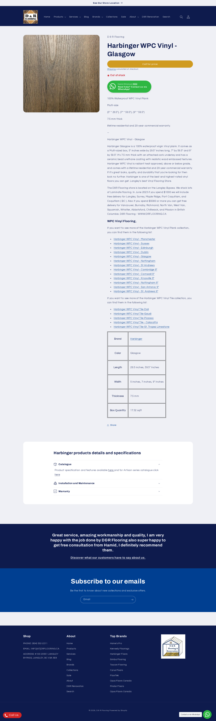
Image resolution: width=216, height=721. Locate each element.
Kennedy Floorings (119, 649)
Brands (70, 665)
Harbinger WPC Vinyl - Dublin (131, 252)
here (111, 470)
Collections (72, 670)
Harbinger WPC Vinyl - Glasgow (132, 256)
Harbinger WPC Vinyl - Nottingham (134, 261)
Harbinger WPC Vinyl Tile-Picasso (134, 318)
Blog (69, 659)
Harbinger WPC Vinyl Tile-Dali (131, 309)
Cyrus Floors (116, 670)
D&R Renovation (75, 686)
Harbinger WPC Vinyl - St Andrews (134, 265)
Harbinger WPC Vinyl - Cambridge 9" (135, 269)
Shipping (111, 69)
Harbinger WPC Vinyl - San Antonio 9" (136, 287)
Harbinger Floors (119, 654)
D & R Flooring (102, 710)
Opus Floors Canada (121, 681)
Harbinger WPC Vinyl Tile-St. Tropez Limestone (141, 326)
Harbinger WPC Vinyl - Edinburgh (134, 248)
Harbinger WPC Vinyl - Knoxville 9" (134, 278)
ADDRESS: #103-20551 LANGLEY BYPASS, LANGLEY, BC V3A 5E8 (40, 656)
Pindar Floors (117, 686)
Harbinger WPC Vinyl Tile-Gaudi (132, 313)
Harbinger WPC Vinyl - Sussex (131, 243)
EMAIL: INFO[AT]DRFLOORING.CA (41, 649)
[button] (59, 17)
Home (70, 643)
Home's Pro (116, 643)
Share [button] (113, 425)
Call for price (150, 64)
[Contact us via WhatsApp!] (207, 714)
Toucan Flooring (118, 665)
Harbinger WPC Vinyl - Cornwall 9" (134, 274)
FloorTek (114, 675)
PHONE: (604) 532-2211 (35, 643)
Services (71, 654)
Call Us (13, 715)
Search (70, 691)
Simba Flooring (118, 659)
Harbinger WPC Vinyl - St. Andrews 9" (136, 291)
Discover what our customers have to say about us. (108, 557)
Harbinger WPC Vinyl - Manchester (134, 239)
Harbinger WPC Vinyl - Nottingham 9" (136, 282)
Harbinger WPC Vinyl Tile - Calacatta (136, 322)
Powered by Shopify (118, 710)
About (70, 681)
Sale (69, 675)
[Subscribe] (132, 599)
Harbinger (136, 339)
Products (71, 649)
